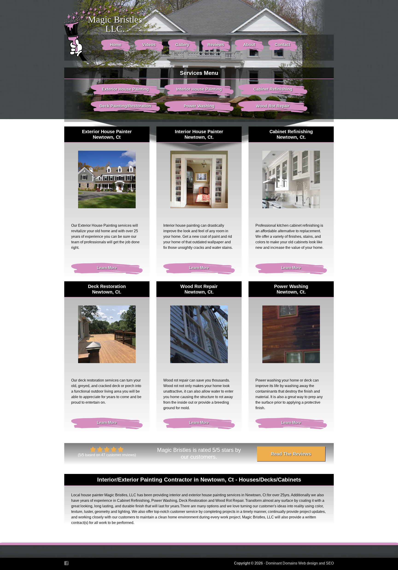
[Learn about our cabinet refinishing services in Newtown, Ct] (291, 179)
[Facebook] (66, 563)
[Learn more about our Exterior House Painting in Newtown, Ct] (107, 179)
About (249, 44)
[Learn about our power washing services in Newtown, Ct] (199, 334)
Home (115, 44)
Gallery (182, 44)
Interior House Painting (199, 89)
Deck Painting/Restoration (125, 106)
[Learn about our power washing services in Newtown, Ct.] (291, 334)
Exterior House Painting (125, 89)
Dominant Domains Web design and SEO (300, 563)
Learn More (107, 268)
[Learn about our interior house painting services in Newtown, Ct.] (199, 179)
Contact (282, 44)
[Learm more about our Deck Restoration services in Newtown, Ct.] (107, 334)
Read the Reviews (291, 453)
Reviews (216, 44)
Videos (149, 44)
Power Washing (199, 106)
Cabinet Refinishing (272, 89)
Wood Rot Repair (273, 106)
